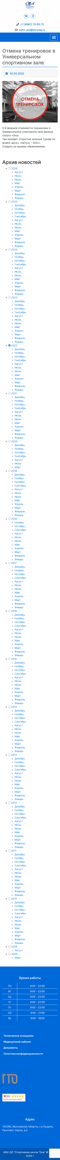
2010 (14, 898)
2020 (14, 441)
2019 (14, 470)
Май (17, 183)
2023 (14, 297)
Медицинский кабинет (17, 1041)
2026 (14, 168)
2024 (14, 249)
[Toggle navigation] (54, 37)
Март (18, 190)
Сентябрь (20, 216)
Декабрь (20, 205)
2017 (14, 563)
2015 (14, 658)
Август (19, 172)
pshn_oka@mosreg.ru (32, 29)
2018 (14, 518)
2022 (14, 345)
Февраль (20, 194)
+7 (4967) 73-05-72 (32, 24)
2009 (14, 946)
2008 (14, 953)
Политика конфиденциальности (23, 1053)
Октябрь (20, 212)
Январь (19, 197)
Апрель (19, 186)
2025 (14, 201)
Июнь (18, 179)
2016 (14, 610)
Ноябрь (19, 209)
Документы (11, 1047)
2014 (14, 706)
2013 (14, 754)
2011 (13, 850)
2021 (14, 393)
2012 (14, 802)
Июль (18, 175)
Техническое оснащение (19, 1035)
